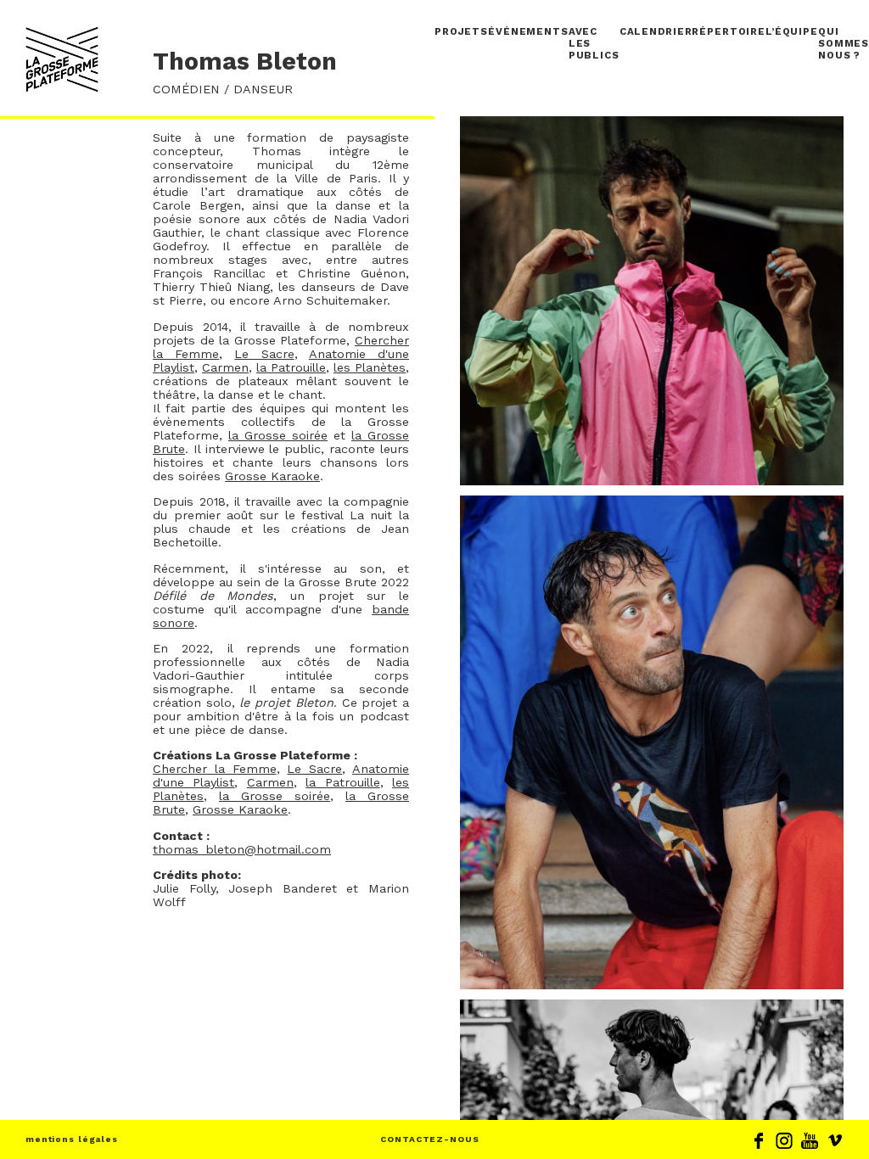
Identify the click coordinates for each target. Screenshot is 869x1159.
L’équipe (791, 31)
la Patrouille (291, 367)
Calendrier (656, 31)
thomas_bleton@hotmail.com (242, 849)
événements (528, 31)
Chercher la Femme (215, 768)
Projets (461, 31)
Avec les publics (594, 43)
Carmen (225, 367)
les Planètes (370, 367)
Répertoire (728, 31)
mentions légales (71, 1139)
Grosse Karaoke (272, 476)
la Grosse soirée (278, 435)
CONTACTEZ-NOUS (429, 1139)
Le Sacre (264, 354)
